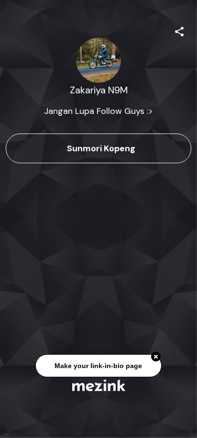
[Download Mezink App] (98, 385)
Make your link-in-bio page (98, 366)
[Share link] (179, 30)
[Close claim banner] (156, 357)
